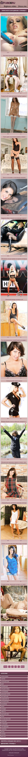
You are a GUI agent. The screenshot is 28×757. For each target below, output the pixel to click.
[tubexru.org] (7, 2)
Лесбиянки (4, 704)
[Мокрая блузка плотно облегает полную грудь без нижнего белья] (14, 440)
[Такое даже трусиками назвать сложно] (14, 155)
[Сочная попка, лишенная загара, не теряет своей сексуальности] (14, 603)
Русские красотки (6, 719)
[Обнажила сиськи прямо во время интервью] (14, 278)
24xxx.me (22, 6)
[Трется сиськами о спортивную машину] (14, 196)
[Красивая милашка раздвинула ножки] (14, 74)
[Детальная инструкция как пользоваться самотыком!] (14, 33)
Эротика (3, 734)
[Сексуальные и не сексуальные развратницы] (14, 644)
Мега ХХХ (3, 736)
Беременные (4, 686)
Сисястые (4, 721)
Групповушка (4, 691)
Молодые (3, 709)
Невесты (3, 711)
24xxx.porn (11, 752)
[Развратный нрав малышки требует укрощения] (14, 115)
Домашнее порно (5, 694)
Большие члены (5, 689)
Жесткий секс (4, 696)
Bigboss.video (10, 6)
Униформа (3, 729)
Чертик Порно (4, 676)
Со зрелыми (4, 724)
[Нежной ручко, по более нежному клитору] (14, 522)
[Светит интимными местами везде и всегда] (14, 562)
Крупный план (5, 701)
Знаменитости (5, 699)
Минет (2, 706)
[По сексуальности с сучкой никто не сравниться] (14, 359)
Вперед (22, 666)
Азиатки (3, 679)
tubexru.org (12, 748)
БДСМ (2, 684)
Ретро (2, 716)
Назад (5, 666)
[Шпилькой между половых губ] (14, 318)
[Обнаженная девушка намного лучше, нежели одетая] (14, 481)
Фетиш (2, 731)
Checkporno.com (17, 755)
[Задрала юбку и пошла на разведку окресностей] (14, 237)
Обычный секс (5, 714)
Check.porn (16, 752)
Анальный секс (5, 681)
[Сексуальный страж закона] (14, 400)
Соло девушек (4, 726)
